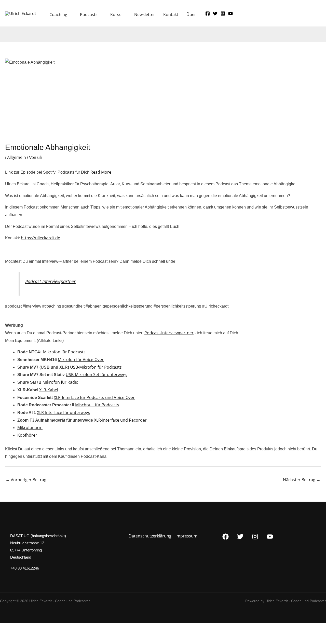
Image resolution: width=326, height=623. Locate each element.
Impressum (186, 536)
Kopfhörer (27, 435)
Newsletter (144, 14)
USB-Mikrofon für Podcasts (96, 367)
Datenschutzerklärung (150, 536)
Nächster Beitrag (301, 479)
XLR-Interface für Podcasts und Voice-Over (94, 397)
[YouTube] (230, 13)
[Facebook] (207, 13)
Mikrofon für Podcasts (64, 352)
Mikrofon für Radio (60, 382)
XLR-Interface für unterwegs (63, 412)
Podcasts (89, 14)
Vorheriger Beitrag (26, 479)
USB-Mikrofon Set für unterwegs (96, 374)
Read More (100, 172)
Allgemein (16, 157)
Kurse (115, 14)
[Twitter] (215, 13)
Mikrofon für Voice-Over (81, 359)
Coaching (58, 14)
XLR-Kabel (48, 390)
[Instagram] (223, 13)
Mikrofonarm (30, 427)
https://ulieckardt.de (40, 238)
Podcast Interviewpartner (50, 281)
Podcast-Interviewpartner (169, 333)
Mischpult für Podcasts (97, 405)
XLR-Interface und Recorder (120, 420)
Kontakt (170, 14)
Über (191, 14)
